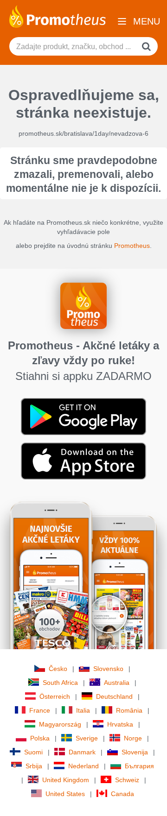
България (139, 766)
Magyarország (60, 724)
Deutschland (114, 696)
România (129, 710)
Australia (116, 682)
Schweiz (127, 780)
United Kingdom (65, 780)
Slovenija (135, 752)
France (39, 710)
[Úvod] (57, 15)
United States (65, 793)
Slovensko (108, 668)
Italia (83, 710)
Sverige (87, 738)
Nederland (83, 766)
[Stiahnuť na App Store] (83, 460)
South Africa (60, 682)
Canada (122, 793)
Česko (58, 668)
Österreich (54, 696)
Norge (133, 738)
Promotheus (132, 245)
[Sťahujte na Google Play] (83, 416)
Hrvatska (120, 724)
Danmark (82, 752)
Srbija (34, 766)
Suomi (33, 752)
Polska (40, 738)
